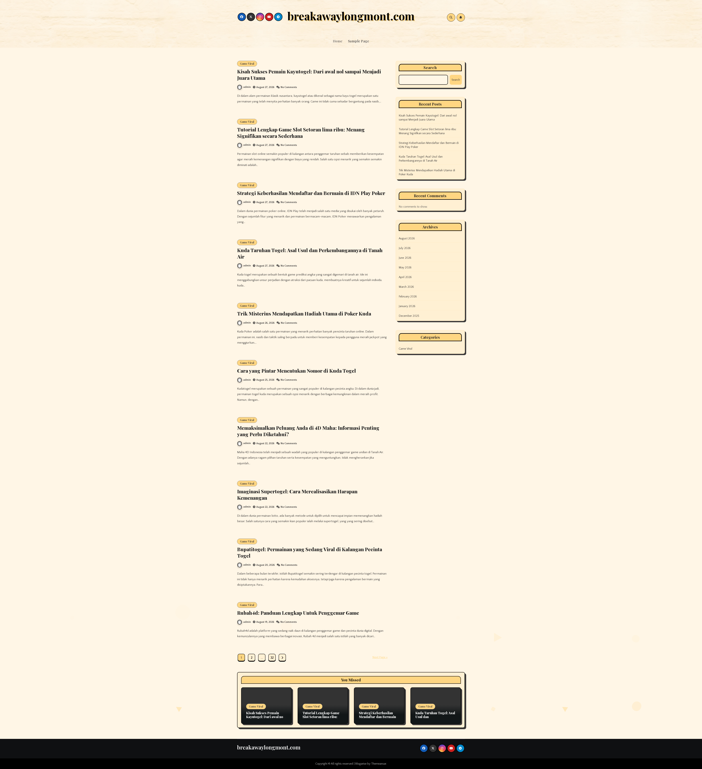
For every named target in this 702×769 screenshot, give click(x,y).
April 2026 (405, 277)
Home (338, 41)
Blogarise (361, 763)
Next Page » (380, 657)
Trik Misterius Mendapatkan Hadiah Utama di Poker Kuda (304, 313)
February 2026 (408, 296)
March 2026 (406, 286)
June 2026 (405, 257)
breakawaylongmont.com (351, 15)
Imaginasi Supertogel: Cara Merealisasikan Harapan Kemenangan (297, 494)
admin (247, 87)
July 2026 (405, 248)
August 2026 (407, 238)
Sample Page (358, 41)
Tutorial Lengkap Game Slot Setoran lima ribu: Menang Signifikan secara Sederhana (301, 132)
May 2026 (405, 267)
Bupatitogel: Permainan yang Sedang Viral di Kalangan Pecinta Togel (309, 552)
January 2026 (407, 306)
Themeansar (378, 763)
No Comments (289, 87)
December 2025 (409, 315)
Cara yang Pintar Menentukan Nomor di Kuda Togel (296, 370)
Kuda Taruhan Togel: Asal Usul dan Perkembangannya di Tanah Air (310, 253)
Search (430, 67)
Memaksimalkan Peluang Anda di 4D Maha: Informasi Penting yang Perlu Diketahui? (308, 430)
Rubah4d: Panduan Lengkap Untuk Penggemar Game (298, 612)
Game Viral (247, 63)
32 (272, 658)
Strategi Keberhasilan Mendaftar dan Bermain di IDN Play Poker (311, 193)
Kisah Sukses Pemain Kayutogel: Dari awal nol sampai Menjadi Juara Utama (309, 74)
